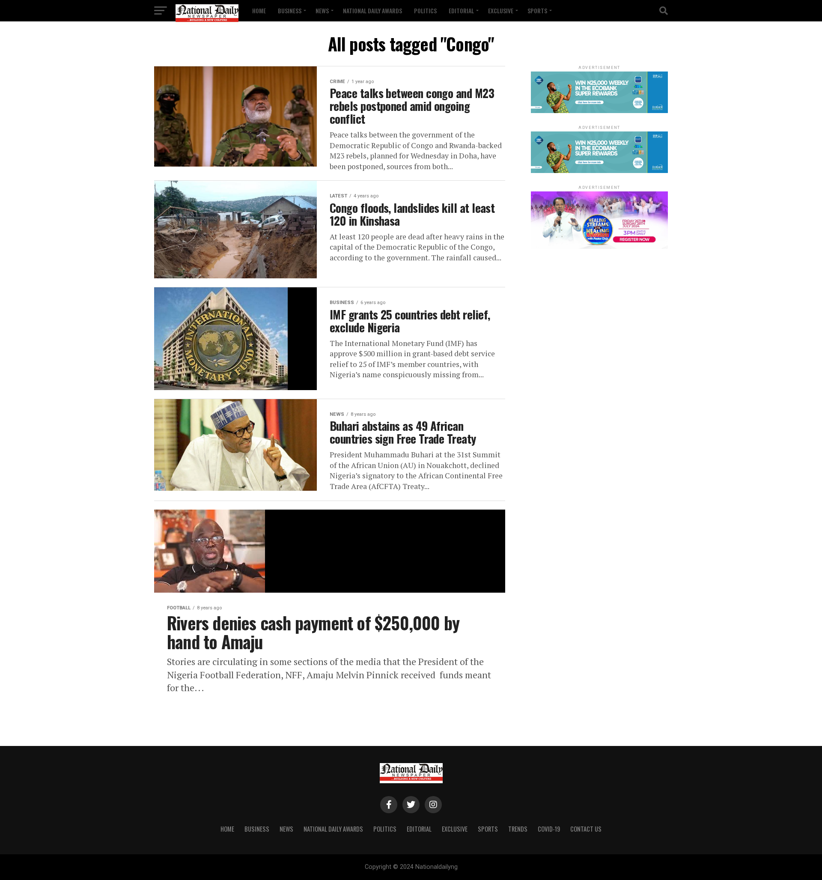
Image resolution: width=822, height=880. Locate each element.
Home (259, 10)
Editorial (461, 10)
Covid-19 (549, 828)
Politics (425, 10)
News (322, 10)
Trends (517, 828)
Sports (537, 10)
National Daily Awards (372, 10)
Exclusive (500, 10)
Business (289, 10)
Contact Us (586, 828)
